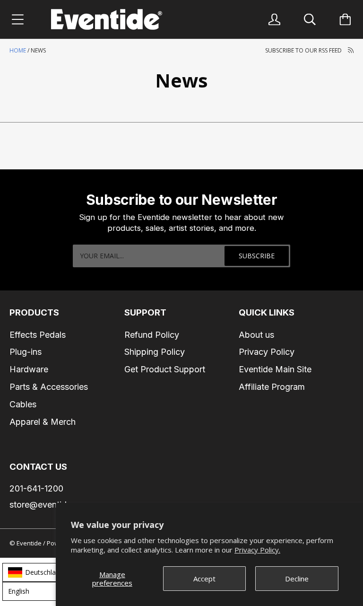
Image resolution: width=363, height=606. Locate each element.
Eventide (30, 543)
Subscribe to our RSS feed (304, 50)
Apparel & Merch (42, 422)
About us (256, 335)
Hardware (28, 369)
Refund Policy (151, 335)
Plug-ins (25, 352)
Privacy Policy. (257, 549)
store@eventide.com (50, 504)
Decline (297, 578)
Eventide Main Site (275, 369)
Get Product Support (164, 369)
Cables (22, 404)
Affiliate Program (272, 387)
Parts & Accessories (48, 387)
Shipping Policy (154, 352)
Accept (204, 578)
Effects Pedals (37, 335)
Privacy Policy (266, 352)
